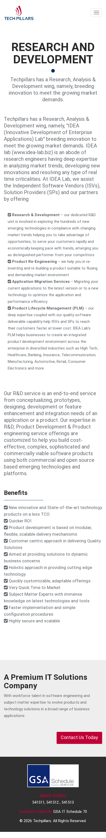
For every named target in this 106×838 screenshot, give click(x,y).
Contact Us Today (79, 737)
